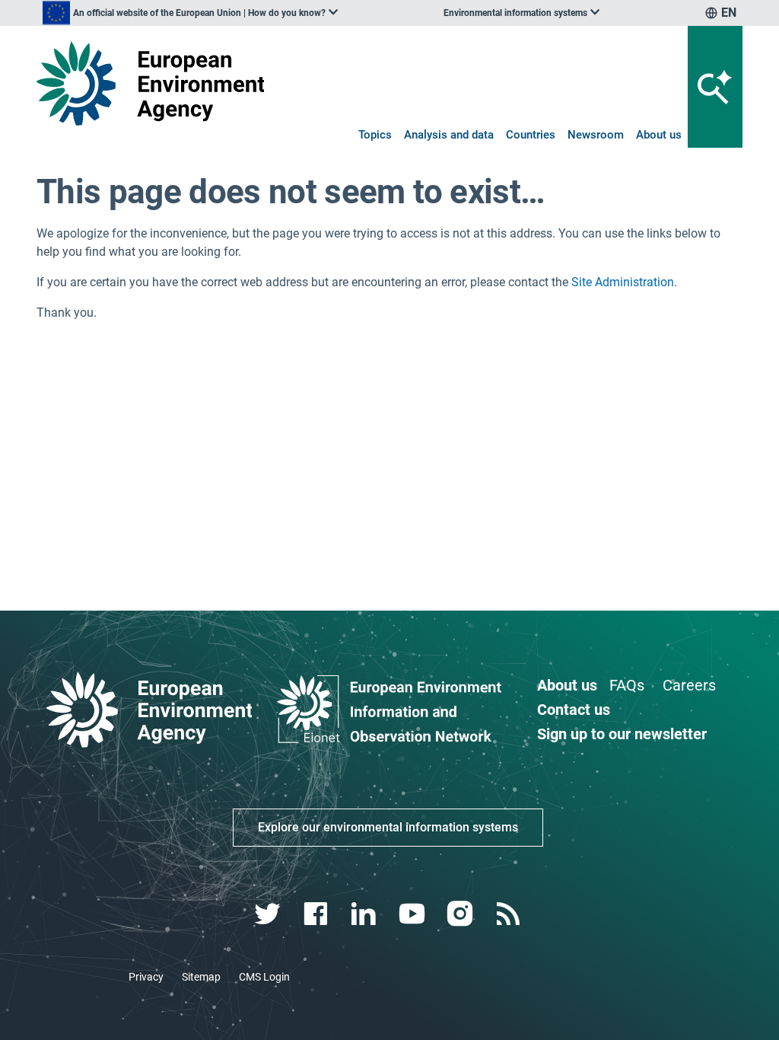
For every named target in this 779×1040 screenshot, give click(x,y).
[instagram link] (461, 914)
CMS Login (264, 977)
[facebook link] (317, 914)
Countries (530, 135)
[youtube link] (413, 914)
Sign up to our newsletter (622, 734)
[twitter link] (269, 914)
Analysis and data (449, 135)
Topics (375, 135)
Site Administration (622, 282)
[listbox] (190, 13)
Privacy (146, 977)
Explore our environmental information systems (388, 827)
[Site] (150, 83)
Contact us (573, 709)
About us (659, 135)
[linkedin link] (365, 914)
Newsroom (596, 135)
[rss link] (509, 914)
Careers (689, 685)
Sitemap (201, 977)
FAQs (626, 685)
